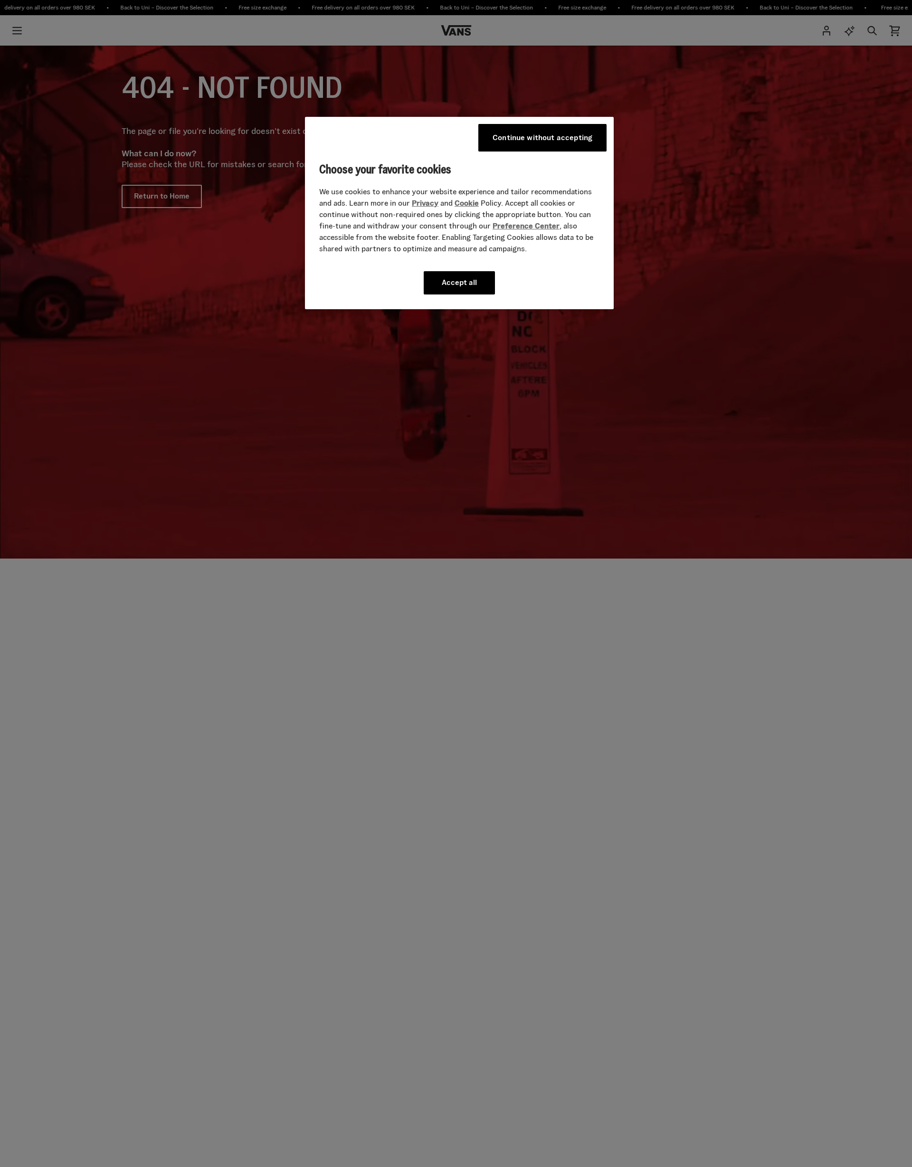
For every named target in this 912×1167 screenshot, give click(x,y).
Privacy (425, 203)
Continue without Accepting (542, 137)
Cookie (467, 203)
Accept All (459, 282)
